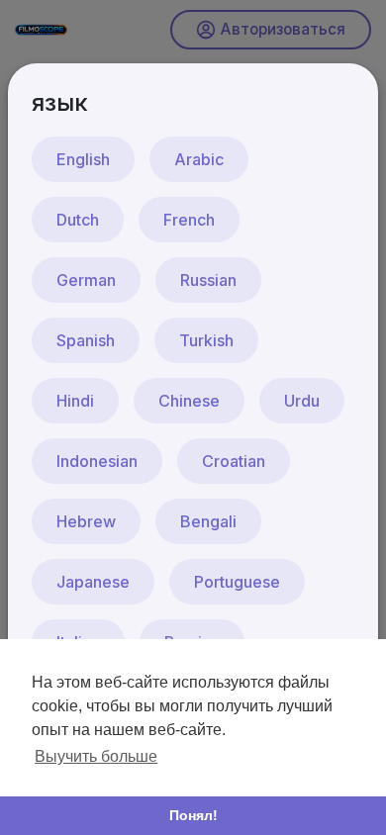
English (83, 159)
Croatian (233, 461)
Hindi (75, 401)
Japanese (93, 582)
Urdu (302, 401)
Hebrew (86, 521)
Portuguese (237, 582)
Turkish (206, 340)
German (86, 280)
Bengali (208, 521)
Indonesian (97, 461)
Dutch (77, 220)
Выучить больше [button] (96, 756)
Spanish (85, 340)
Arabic (199, 159)
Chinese (189, 401)
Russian (208, 280)
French (189, 220)
